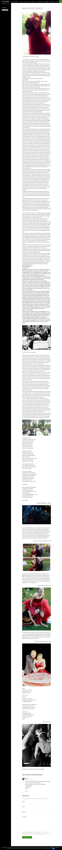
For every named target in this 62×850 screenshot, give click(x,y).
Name (23, 801)
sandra (26, 778)
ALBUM (21, 1)
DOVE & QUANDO (39, 1)
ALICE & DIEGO (5, 1)
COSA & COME (33, 1)
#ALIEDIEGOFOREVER (14, 1)
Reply (27, 791)
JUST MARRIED (46, 1)
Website (24, 811)
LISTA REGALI (52, 1)
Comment (24, 816)
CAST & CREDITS (26, 1)
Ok (53, 848)
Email (23, 806)
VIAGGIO (56, 1)
